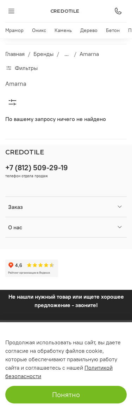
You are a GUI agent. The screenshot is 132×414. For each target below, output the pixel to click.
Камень (63, 30)
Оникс (39, 30)
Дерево (89, 30)
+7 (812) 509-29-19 (36, 167)
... (66, 54)
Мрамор (14, 30)
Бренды (43, 53)
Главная (15, 53)
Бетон (113, 30)
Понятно (66, 394)
